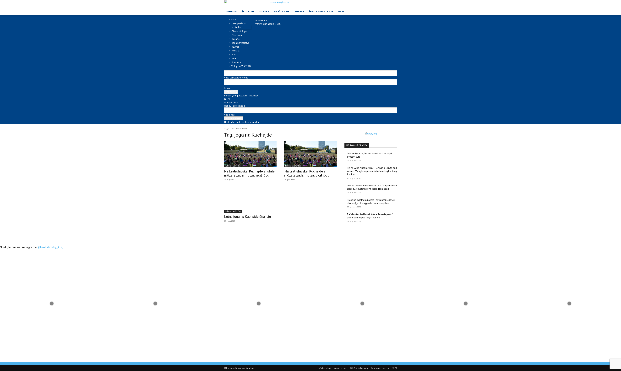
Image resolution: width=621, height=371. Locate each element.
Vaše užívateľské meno (236, 77)
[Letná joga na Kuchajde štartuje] (250, 199)
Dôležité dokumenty (359, 368)
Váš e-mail (229, 114)
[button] (393, 4)
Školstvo (248, 11)
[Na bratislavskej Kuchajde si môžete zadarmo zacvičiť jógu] (310, 154)
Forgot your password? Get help (241, 95)
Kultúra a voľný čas (233, 166)
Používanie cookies (380, 368)
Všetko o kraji (325, 368)
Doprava (231, 11)
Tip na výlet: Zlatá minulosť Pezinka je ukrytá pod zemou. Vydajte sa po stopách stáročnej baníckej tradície (372, 171)
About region (340, 368)
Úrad (233, 19)
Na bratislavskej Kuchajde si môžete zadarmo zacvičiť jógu (306, 173)
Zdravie (299, 11)
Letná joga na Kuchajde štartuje (247, 217)
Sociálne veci (282, 11)
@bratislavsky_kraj (50, 247)
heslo (227, 88)
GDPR (227, 98)
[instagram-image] (52, 303)
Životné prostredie (321, 11)
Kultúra (263, 11)
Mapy (341, 11)
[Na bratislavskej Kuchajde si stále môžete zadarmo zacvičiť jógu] (250, 154)
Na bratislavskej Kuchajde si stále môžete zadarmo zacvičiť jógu (249, 173)
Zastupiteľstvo (238, 23)
